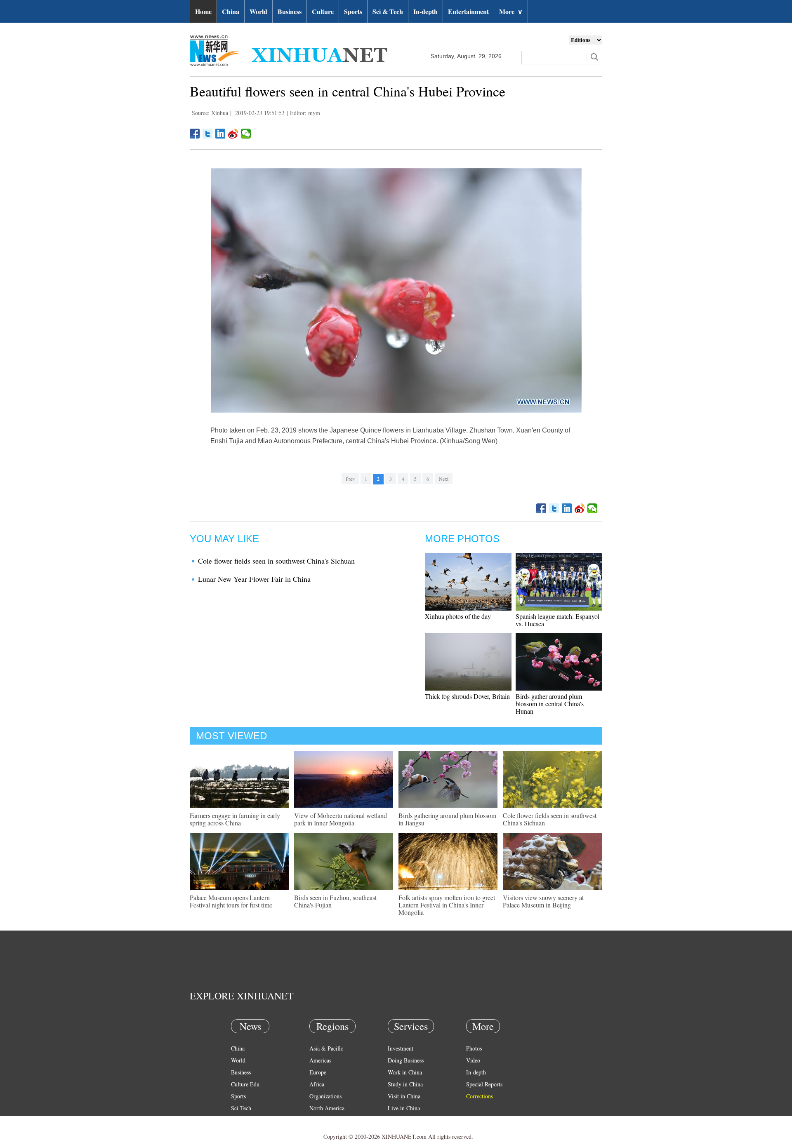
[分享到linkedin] (220, 134)
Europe (317, 1072)
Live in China (404, 1108)
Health (238, 1120)
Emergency (401, 1120)
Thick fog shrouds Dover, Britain (467, 696)
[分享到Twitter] (208, 134)
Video (473, 1060)
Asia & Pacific (326, 1048)
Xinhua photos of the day (458, 616)
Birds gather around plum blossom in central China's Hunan (550, 703)
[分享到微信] (246, 134)
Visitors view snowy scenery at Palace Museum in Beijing (543, 901)
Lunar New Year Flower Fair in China (254, 579)
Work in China (405, 1072)
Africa (316, 1084)
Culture (323, 11)
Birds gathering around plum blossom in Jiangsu (447, 819)
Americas (320, 1060)
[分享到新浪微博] (233, 134)
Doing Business (406, 1060)
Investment (400, 1048)
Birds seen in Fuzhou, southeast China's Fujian (335, 901)
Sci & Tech (387, 11)
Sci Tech (241, 1108)
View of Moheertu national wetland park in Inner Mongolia (340, 819)
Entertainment (468, 11)
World (258, 11)
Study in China (405, 1084)
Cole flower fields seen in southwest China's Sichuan (276, 561)
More (511, 11)
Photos (474, 1048)
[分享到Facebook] (195, 134)
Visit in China (404, 1096)
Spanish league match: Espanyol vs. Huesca (557, 620)
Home (203, 11)
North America (326, 1108)
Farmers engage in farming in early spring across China (235, 819)
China (230, 11)
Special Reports (484, 1084)
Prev (350, 478)
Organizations (325, 1096)
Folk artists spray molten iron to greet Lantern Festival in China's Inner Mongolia (446, 905)
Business (290, 11)
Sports (353, 11)
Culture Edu (245, 1084)
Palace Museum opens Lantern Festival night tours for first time (231, 901)
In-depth (425, 11)
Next (443, 478)
